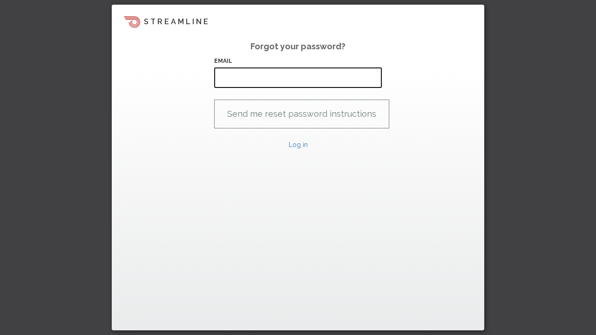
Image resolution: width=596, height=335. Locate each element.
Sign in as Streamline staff (161, 319)
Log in (298, 144)
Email (223, 61)
